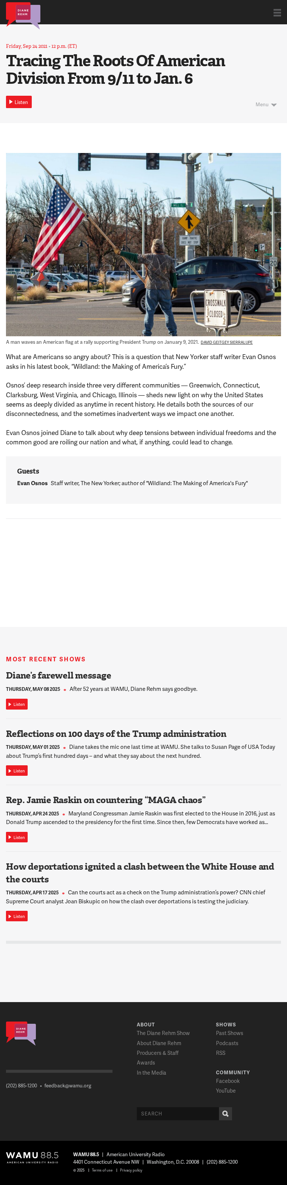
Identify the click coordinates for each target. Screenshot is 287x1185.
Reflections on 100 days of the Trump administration (116, 734)
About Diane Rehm (159, 1043)
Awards (146, 1062)
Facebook (228, 1080)
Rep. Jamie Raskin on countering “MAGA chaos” (106, 800)
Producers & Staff (158, 1052)
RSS (220, 1052)
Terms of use (102, 1170)
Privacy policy (131, 1170)
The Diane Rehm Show (163, 1033)
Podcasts (227, 1043)
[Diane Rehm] (23, 15)
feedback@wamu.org (67, 1085)
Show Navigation (277, 12)
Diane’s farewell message (58, 676)
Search (225, 1113)
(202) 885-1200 (21, 1085)
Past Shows (229, 1033)
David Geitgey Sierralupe (227, 342)
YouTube (226, 1090)
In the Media (151, 1072)
